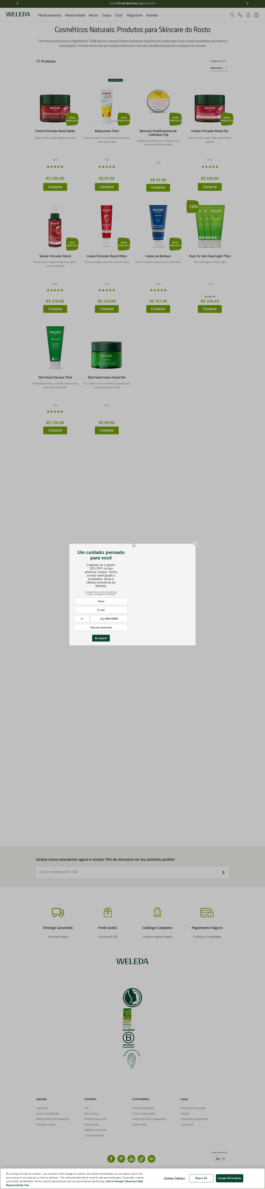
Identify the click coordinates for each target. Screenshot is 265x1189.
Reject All (201, 1178)
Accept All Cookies (229, 1178)
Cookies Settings (174, 1178)
